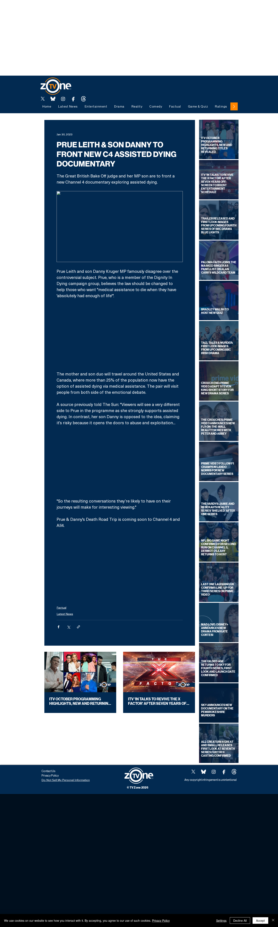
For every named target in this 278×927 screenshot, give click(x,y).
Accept (260, 920)
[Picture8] (53, 98)
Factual (61, 607)
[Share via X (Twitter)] (68, 627)
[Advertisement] (74, 9)
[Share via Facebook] (58, 627)
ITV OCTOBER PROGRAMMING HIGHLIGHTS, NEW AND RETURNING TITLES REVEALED (80, 701)
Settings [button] (221, 920)
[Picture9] (83, 98)
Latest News (65, 614)
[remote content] (119, 335)
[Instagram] (63, 98)
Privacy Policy (161, 920)
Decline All (240, 920)
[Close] (273, 920)
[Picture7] (73, 98)
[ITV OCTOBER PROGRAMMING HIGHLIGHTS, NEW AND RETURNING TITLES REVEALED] (80, 672)
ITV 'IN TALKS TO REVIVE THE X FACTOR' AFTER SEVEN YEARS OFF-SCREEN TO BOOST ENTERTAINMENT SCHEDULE (159, 701)
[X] (42, 98)
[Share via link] (78, 627)
